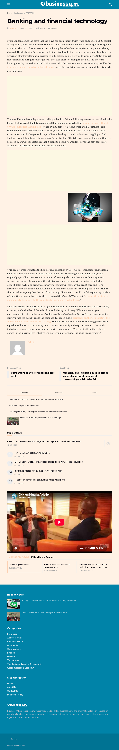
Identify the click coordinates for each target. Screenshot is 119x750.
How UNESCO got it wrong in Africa (24, 405)
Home (9, 13)
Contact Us (12, 691)
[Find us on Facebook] (8, 739)
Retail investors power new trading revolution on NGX (44, 613)
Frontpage (12, 634)
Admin (13, 28)
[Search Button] (110, 4)
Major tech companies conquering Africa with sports (40, 479)
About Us (11, 687)
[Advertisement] (59, 96)
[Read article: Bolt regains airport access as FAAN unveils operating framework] (13, 604)
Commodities (14, 649)
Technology (13, 660)
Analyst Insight (14, 638)
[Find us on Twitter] (12, 739)
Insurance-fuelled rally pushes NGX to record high (40, 418)
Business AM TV (15, 641)
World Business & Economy (20, 668)
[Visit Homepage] (59, 4)
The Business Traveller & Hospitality (24, 664)
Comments (12, 645)
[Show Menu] (8, 4)
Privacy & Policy (15, 695)
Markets (11, 656)
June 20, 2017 (26, 28)
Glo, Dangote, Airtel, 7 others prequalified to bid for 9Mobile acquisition (38, 412)
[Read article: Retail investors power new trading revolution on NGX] (13, 616)
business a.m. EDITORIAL (24, 13)
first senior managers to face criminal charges (31, 67)
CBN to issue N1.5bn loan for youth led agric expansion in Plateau (36, 399)
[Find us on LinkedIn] (16, 739)
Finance (11, 653)
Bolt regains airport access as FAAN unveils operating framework (49, 600)
